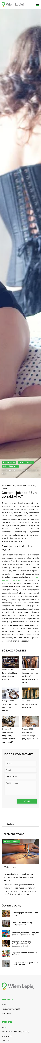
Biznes (4, 1027)
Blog (4, 1005)
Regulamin (6, 1013)
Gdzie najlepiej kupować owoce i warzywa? (25, 914)
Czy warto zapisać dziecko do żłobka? (24, 954)
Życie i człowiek (10, 466)
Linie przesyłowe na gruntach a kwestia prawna (25, 964)
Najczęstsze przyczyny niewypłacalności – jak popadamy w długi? (21, 943)
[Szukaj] (4, 824)
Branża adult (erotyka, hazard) (15, 1032)
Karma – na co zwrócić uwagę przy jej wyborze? (30, 735)
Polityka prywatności (11, 1009)
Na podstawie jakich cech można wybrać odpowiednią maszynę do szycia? (18, 877)
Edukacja (6, 1041)
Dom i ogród (7, 1036)
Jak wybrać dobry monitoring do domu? (9, 707)
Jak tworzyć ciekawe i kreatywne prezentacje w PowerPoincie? (25, 934)
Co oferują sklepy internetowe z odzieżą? (9, 676)
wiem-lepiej (10, 462)
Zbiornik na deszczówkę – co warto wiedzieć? (24, 924)
